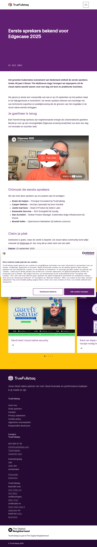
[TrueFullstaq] (18, 5)
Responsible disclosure (19, 426)
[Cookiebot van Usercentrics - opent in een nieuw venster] (84, 253)
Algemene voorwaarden (19, 422)
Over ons (12, 405)
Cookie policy (26, 280)
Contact (12, 412)
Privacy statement (16, 415)
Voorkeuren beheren (48, 292)
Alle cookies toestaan (79, 292)
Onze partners (15, 409)
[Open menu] (86, 5)
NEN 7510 (13, 500)
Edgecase (25, 243)
